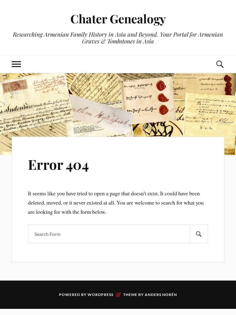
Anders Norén (161, 294)
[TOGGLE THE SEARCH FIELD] (219, 64)
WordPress (100, 294)
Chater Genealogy (118, 18)
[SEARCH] (199, 234)
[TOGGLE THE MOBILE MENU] (16, 64)
